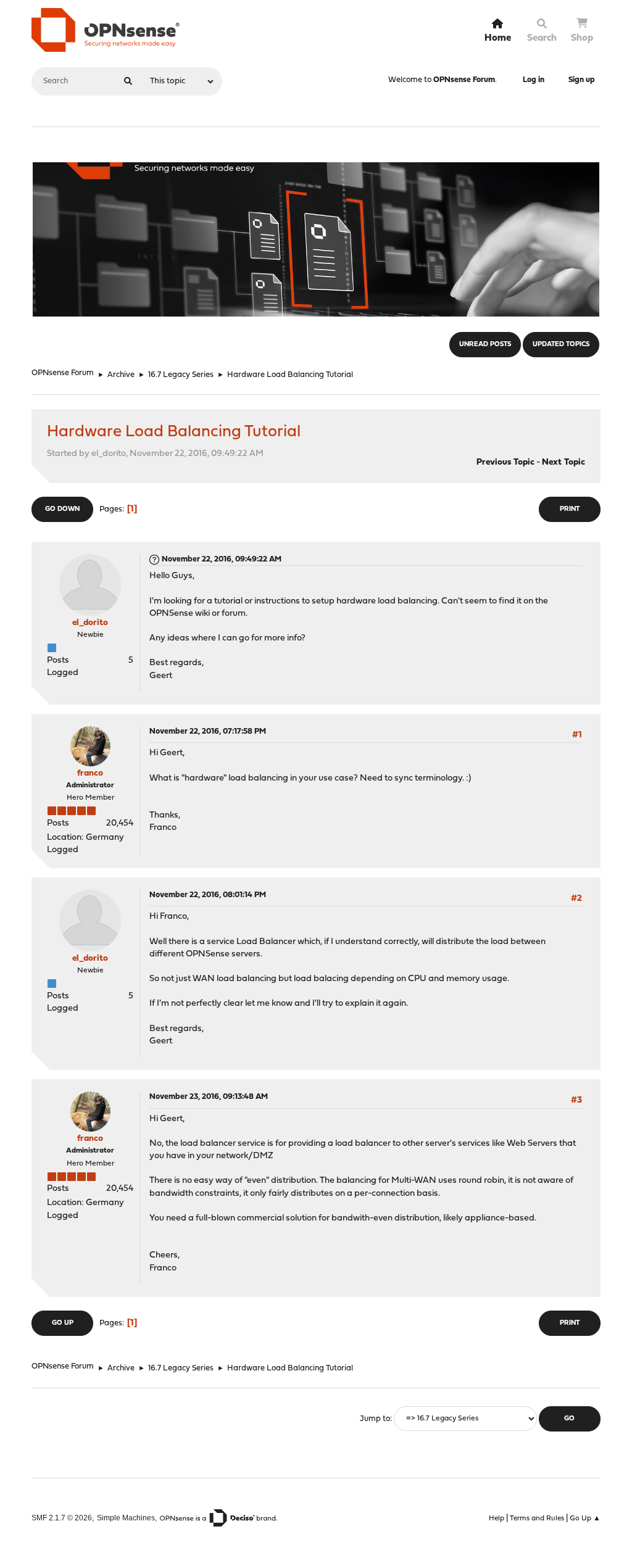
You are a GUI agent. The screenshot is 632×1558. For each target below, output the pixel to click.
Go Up (62, 1323)
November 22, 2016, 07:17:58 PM (207, 731)
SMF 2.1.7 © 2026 (61, 1518)
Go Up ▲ (585, 1518)
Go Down (62, 509)
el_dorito (90, 623)
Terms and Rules (537, 1518)
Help (496, 1518)
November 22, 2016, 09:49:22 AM (221, 559)
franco (90, 773)
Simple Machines (126, 1518)
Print (570, 509)
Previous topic (505, 462)
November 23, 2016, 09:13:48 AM (208, 1097)
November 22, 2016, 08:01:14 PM (207, 895)
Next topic (563, 462)
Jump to (375, 1419)
